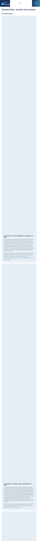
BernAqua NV (12, 504)
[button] (20, 3)
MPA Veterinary (14, 507)
